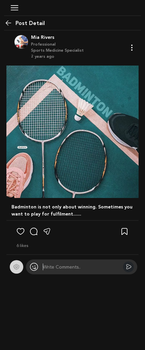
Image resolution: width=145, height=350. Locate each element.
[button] (14, 8)
